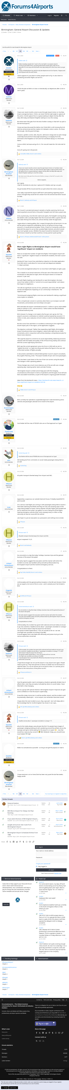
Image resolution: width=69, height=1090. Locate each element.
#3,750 (64, 471)
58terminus (59, 820)
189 (24, 51)
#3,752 (64, 527)
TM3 (9, 815)
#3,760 (64, 770)
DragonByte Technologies (49, 1074)
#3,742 (64, 84)
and (25, 545)
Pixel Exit (37, 1075)
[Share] (61, 56)
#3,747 (64, 395)
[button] (24, 15)
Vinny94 (10, 828)
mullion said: (22, 60)
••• (66, 893)
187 (17, 51)
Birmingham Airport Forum (28, 805)
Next (37, 51)
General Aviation (13, 803)
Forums (7, 15)
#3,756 (64, 641)
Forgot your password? (43, 863)
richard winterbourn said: (25, 606)
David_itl (41, 882)
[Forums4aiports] (17, 902)
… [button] (10, 51)
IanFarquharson (58, 826)
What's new (19, 15)
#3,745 (64, 206)
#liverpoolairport (7, 962)
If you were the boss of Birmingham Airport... (23, 819)
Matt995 (10, 820)
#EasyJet (5, 977)
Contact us (39, 1000)
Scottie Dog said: (23, 453)
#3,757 (64, 678)
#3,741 (64, 55)
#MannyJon (6, 987)
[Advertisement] (34, 39)
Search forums (12, 19)
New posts (4, 19)
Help (63, 1000)
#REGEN (5, 982)
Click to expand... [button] (41, 180)
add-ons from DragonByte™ (30, 1074)
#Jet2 (4, 972)
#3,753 (64, 551)
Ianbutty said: (22, 164)
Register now (57, 873)
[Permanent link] (44, 249)
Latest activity (5, 1038)
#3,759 (64, 743)
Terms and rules (47, 1000)
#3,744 (64, 159)
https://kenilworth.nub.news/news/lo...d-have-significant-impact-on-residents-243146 (40, 381)
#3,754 (64, 578)
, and (28, 200)
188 (20, 51)
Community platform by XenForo (34, 1072)
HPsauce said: (22, 532)
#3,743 (64, 108)
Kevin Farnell (59, 812)
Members (33, 15)
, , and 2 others (29, 707)
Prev (5, 51)
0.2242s (39, 1079)
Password (39, 857)
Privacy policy (56, 1000)
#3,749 (64, 448)
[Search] (66, 15)
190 (27, 51)
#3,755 (64, 601)
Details (58, 1074)
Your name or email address (44, 851)
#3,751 (64, 495)
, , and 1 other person (34, 236)
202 (33, 51)
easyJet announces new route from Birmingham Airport (19, 826)
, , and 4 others (30, 154)
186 (13, 51)
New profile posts (6, 1035)
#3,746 (64, 242)
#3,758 (64, 712)
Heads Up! (42, 879)
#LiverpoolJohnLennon (9, 967)
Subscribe (6, 904)
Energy (65, 1060)
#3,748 (64, 419)
